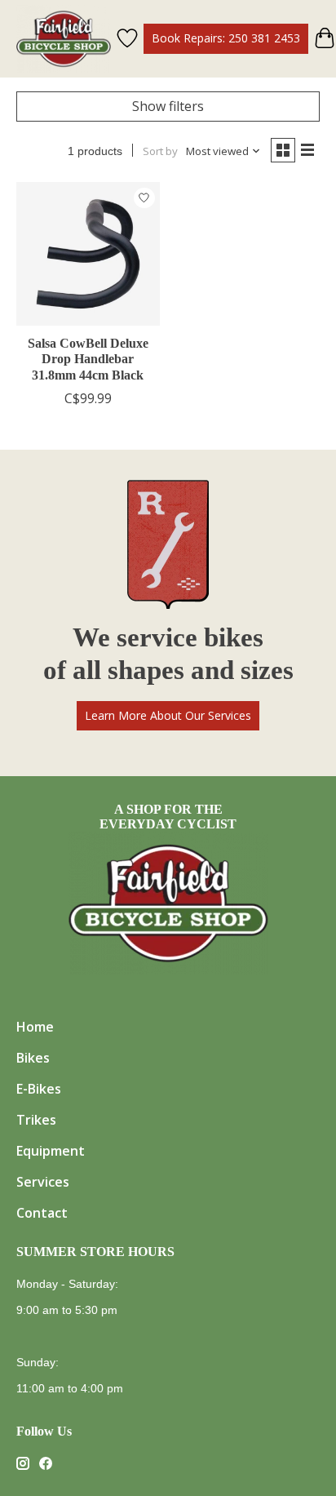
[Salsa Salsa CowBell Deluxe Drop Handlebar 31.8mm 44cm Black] (88, 254)
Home (35, 1027)
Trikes (36, 1120)
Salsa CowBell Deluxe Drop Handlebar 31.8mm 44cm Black (88, 358)
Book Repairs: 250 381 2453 (226, 38)
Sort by (160, 151)
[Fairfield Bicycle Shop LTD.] (63, 39)
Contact (42, 1213)
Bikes (33, 1058)
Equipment (50, 1151)
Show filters (168, 106)
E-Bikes (38, 1089)
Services (42, 1182)
